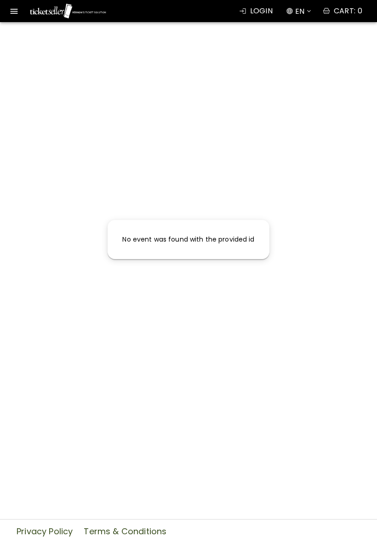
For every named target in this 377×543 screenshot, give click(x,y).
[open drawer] (14, 11)
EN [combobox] (299, 11)
